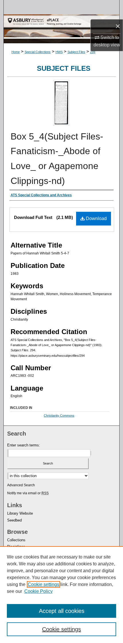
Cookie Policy (38, 591)
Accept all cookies (61, 611)
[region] (61, 594)
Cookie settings (43, 584)
